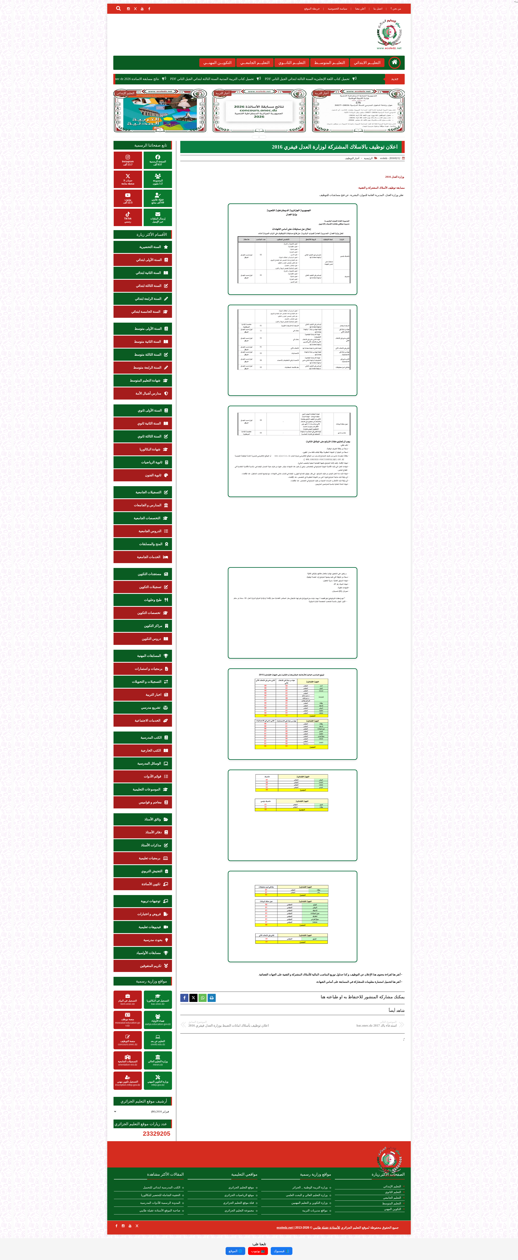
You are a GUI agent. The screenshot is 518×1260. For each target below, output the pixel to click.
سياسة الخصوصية (337, 8)
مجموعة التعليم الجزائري (239, 1210)
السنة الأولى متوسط (148, 328)
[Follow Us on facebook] (116, 1226)
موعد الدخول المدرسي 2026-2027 (201, 79)
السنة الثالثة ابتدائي (149, 285)
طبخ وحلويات (153, 600)
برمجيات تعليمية (150, 858)
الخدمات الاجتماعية (148, 720)
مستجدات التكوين (150, 574)
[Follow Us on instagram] (123, 1226)
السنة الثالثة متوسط (148, 354)
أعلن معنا (360, 8)
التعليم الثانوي (393, 1192)
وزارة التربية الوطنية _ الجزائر (310, 1187)
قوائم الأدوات (153, 776)
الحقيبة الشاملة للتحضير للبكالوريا (160, 1195)
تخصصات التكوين (149, 613)
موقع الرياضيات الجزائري (239, 1195)
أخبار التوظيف (352, 158)
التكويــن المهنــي (217, 63)
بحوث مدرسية (153, 940)
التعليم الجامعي (392, 1197)
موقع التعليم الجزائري (241, 1187)
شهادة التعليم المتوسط (145, 380)
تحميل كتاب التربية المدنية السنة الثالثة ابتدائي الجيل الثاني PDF (346, 79)
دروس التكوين (152, 638)
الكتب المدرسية (151, 737)
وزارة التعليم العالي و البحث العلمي (307, 1195)
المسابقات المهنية (149, 655)
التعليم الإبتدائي (392, 1186)
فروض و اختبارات (149, 914)
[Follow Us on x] (137, 1226)
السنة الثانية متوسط (148, 341)
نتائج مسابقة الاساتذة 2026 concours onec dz (264, 79)
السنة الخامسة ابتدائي (146, 311)
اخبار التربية (154, 694)
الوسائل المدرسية (149, 763)
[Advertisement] (292, 532)
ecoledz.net (285, 1227)
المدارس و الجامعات (148, 505)
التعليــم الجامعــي (255, 63)
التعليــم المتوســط (329, 63)
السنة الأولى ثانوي (150, 410)
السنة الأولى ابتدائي (149, 260)
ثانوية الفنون (153, 475)
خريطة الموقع (312, 8)
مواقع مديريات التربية (315, 1210)
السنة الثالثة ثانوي (150, 436)
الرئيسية (368, 158)
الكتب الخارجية (151, 750)
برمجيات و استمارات (149, 668)
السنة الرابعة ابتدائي (148, 298)
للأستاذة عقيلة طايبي (326, 1227)
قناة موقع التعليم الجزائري (238, 1202)
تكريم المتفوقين (151, 966)
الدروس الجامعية (150, 531)
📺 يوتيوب (258, 1251)
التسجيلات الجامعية (149, 492)
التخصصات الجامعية (147, 518)
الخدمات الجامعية (149, 557)
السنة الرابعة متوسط (147, 367)
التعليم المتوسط (391, 1203)
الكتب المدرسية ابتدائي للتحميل (161, 1187)
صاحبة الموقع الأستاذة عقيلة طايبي (159, 1210)
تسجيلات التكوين (150, 587)
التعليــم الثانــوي (291, 63)
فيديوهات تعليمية (150, 927)
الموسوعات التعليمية (147, 789)
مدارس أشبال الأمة (149, 393)
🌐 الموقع (235, 1251)
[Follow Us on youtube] (130, 1226)
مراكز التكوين (153, 625)
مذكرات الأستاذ (151, 845)
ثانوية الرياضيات (152, 462)
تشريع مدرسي (151, 707)
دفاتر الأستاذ (153, 832)
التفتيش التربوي (152, 871)
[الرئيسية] (394, 63)
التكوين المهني (392, 1209)
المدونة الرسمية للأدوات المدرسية (160, 1202)
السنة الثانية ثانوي (149, 423)
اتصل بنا (378, 8)
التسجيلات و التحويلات (147, 681)
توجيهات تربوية (151, 901)
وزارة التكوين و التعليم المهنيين (309, 1202)
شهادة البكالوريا (150, 449)
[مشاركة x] (193, 998)
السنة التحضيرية (150, 247)
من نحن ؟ (396, 8)
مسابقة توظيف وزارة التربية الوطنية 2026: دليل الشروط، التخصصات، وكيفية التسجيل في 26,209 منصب (358, 124)
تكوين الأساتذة (151, 884)
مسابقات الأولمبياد (149, 953)
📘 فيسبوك (281, 1251)
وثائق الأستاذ (153, 819)
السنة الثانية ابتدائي (149, 272)
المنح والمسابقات (151, 544)
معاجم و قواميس (150, 802)
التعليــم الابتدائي (367, 63)
